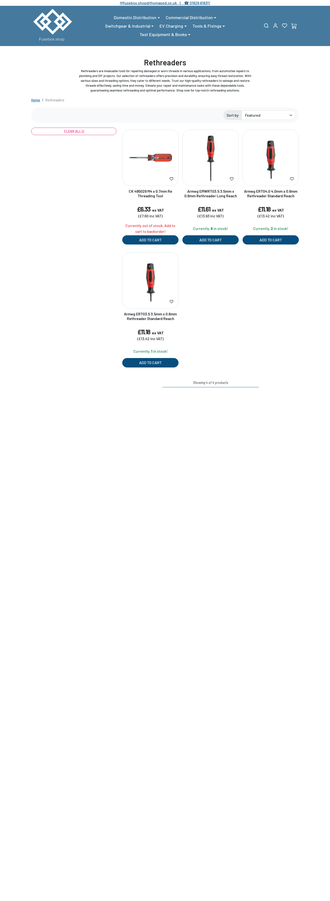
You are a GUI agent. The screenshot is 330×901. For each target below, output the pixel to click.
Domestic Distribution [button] (135, 17)
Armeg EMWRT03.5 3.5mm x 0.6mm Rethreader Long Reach (210, 193)
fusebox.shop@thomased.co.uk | (154, 2)
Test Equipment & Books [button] (163, 34)
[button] (266, 25)
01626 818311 (200, 2)
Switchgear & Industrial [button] (127, 26)
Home (35, 100)
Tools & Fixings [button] (207, 26)
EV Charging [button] (171, 26)
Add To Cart (150, 239)
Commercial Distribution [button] (189, 17)
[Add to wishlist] (171, 179)
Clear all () (74, 131)
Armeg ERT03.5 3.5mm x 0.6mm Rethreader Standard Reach (150, 316)
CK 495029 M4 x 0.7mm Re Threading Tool (150, 193)
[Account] (275, 25)
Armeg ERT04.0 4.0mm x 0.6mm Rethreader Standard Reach (270, 193)
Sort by (233, 115)
